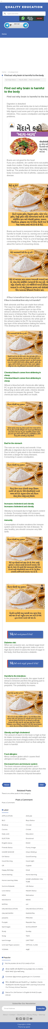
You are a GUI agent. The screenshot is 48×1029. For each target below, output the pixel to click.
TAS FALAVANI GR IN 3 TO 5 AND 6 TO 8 (19, 963)
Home (4, 34)
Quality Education (24, 7)
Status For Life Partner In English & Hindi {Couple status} (23, 993)
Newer (6, 785)
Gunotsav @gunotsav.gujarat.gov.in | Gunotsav (22, 977)
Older (42, 785)
